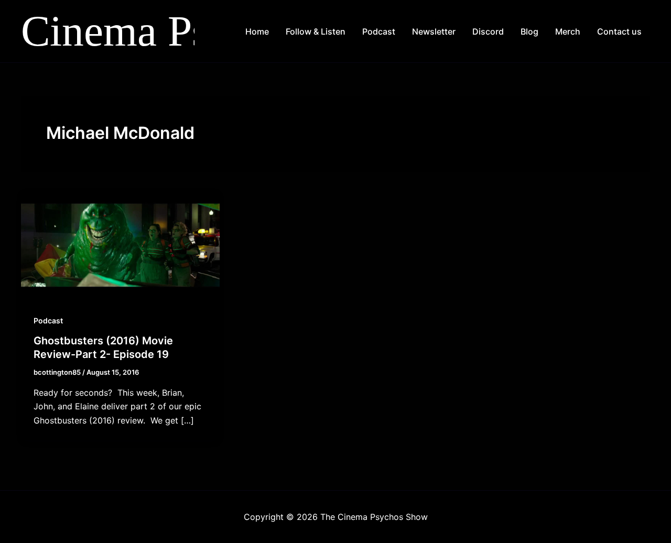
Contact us (619, 31)
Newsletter (434, 31)
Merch (567, 31)
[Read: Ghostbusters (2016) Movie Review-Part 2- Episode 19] (120, 244)
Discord (488, 31)
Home (257, 31)
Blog (529, 31)
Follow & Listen (315, 31)
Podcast (378, 31)
